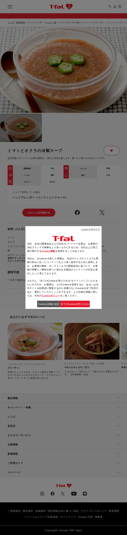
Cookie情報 (48, 251)
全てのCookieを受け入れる (75, 304)
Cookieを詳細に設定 (48, 304)
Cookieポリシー (51, 295)
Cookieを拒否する (90, 229)
